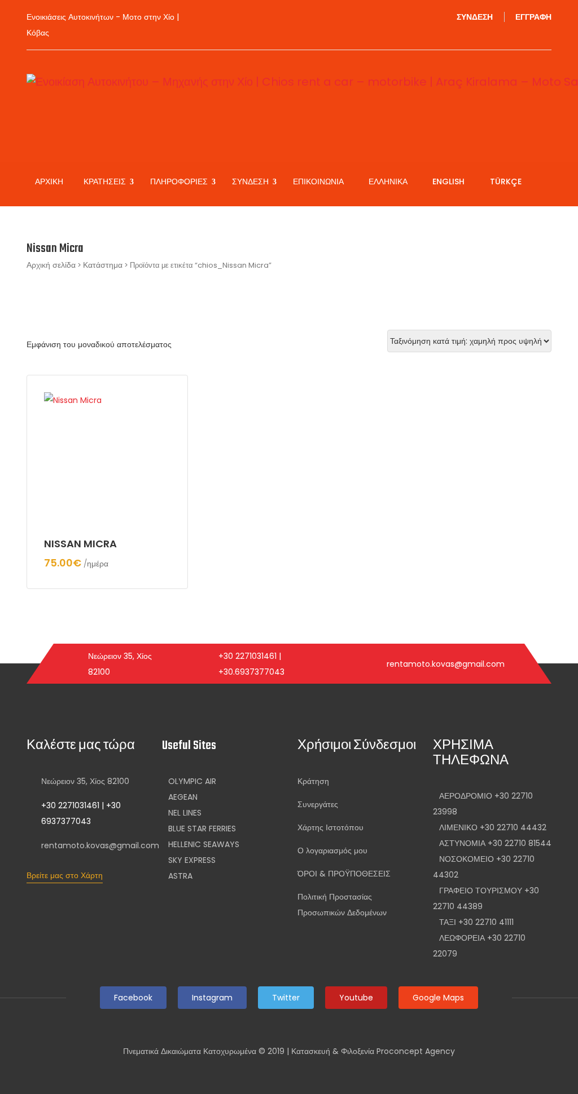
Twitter (286, 997)
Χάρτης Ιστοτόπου (330, 827)
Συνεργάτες (317, 804)
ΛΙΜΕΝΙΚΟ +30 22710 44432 (492, 827)
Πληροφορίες (180, 181)
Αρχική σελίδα (51, 265)
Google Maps (438, 997)
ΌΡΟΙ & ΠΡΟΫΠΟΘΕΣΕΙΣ (344, 873)
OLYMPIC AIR (192, 781)
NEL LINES (185, 812)
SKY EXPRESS (192, 860)
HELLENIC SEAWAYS (203, 844)
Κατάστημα (102, 265)
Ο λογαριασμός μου (332, 850)
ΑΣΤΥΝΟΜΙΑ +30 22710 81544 (495, 843)
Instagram (212, 997)
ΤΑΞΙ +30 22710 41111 (476, 922)
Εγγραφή (533, 17)
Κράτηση (313, 781)
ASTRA (180, 876)
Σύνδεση (475, 17)
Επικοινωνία (318, 181)
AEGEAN (183, 797)
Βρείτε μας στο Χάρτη (65, 875)
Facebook (133, 997)
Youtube (356, 997)
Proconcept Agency (415, 1051)
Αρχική (49, 181)
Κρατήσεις (106, 181)
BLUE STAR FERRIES (202, 828)
